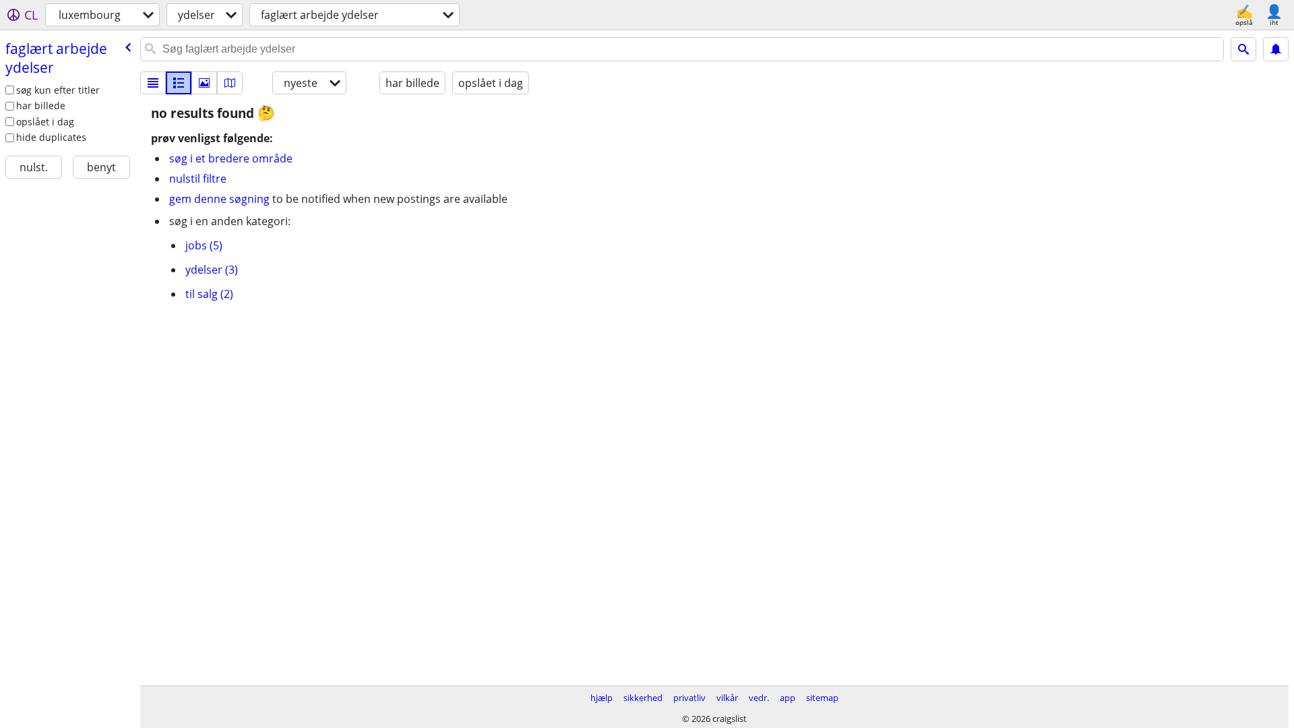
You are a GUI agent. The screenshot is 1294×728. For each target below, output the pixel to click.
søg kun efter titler (58, 90)
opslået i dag (45, 121)
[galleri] (204, 82)
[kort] (230, 82)
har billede (40, 105)
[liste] (153, 82)
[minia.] (178, 82)
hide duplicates (51, 137)
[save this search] (1276, 49)
